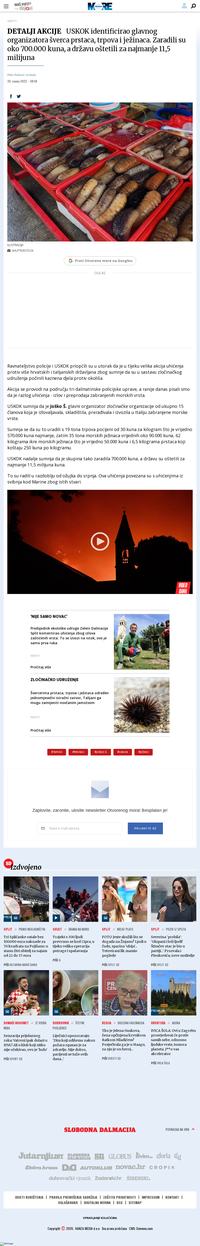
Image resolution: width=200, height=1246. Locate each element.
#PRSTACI (78, 752)
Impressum (151, 1197)
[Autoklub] (96, 1167)
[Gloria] (163, 1156)
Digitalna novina (97, 1202)
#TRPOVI (56, 752)
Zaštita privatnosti (119, 1197)
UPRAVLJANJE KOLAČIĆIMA (100, 1218)
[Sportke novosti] (99, 1156)
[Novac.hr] (130, 1167)
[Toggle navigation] (6, 6)
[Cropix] (161, 1167)
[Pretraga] (193, 6)
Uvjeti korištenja (29, 1197)
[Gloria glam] (178, 1156)
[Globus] (120, 1156)
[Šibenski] (138, 1178)
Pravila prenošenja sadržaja (73, 1197)
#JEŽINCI (143, 752)
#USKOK (122, 752)
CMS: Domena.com (141, 1228)
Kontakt (172, 1197)
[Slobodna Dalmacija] (100, 1130)
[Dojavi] (23, 6)
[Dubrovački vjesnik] (70, 1178)
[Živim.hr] (144, 1156)
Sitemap (135, 1202)
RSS (120, 1202)
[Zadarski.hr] (108, 1178)
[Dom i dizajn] (69, 1167)
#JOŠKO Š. (100, 752)
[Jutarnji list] (41, 1156)
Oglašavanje (68, 1202)
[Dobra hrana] (42, 1167)
